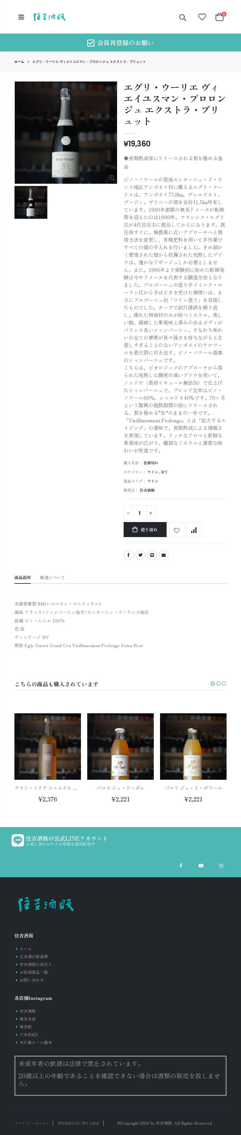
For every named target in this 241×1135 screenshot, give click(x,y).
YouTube (201, 865)
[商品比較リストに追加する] (193, 529)
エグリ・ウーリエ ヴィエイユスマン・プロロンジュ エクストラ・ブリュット (175, 104)
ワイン (152, 471)
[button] (213, 683)
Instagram (221, 865)
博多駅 (25, 1027)
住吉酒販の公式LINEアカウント (67, 838)
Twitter (140, 555)
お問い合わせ (31, 980)
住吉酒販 (27, 1011)
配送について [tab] (52, 577)
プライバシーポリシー (31, 1123)
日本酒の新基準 (33, 956)
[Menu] (21, 16)
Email (164, 555)
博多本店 (27, 1019)
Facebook (129, 555)
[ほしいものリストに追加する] (176, 529)
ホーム (19, 61)
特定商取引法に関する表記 (78, 1123)
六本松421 (28, 1034)
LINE (152, 555)
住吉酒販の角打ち (35, 964)
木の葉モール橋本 (35, 1042)
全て (164, 471)
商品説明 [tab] (22, 577)
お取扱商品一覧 (33, 972)
